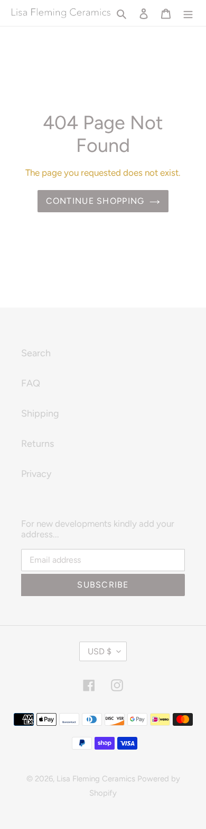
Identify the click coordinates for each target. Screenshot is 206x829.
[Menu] (188, 13)
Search (36, 353)
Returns (37, 443)
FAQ (30, 383)
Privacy (36, 474)
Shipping (40, 413)
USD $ (99, 651)
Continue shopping (95, 201)
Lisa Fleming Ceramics (96, 778)
